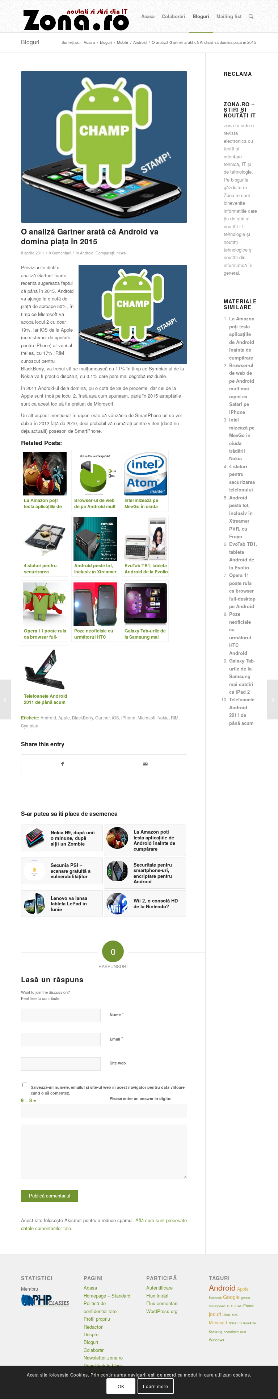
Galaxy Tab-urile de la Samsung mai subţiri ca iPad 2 (242, 676)
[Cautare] (251, 16)
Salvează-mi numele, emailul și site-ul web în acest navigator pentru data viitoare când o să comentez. (108, 1090)
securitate (231, 1331)
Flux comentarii (162, 1303)
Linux (227, 1314)
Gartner (102, 718)
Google (231, 1296)
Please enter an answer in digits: (141, 1098)
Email (116, 1038)
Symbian (29, 725)
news (121, 253)
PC (239, 1323)
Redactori (94, 1326)
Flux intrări (157, 1295)
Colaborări (94, 1349)
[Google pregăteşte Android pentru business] (272, 699)
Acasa (90, 1287)
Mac (234, 1315)
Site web (118, 1063)
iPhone (128, 718)
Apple (64, 718)
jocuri (215, 1313)
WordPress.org (161, 1311)
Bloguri (30, 42)
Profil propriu (97, 1318)
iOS (115, 718)
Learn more (155, 1386)
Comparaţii (105, 253)
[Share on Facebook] (62, 764)
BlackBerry (82, 718)
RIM (174, 718)
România (249, 1323)
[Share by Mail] (145, 764)
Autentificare (159, 1287)
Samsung (215, 1331)
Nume (117, 1014)
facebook (215, 1297)
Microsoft (146, 718)
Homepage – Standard (107, 1295)
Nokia (163, 718)
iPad (238, 1306)
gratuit (245, 1298)
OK (121, 1386)
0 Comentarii (60, 253)
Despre (91, 1334)
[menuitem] (148, 16)
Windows (216, 1339)
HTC (230, 1306)
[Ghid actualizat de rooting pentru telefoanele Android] (5, 699)
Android (86, 253)
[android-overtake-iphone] (104, 147)
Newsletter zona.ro (103, 1357)
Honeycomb (217, 1306)
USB (243, 1332)
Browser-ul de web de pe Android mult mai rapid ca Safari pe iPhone (241, 388)
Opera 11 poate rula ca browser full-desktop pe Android (242, 591)
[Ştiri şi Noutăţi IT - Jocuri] (75, 16)
